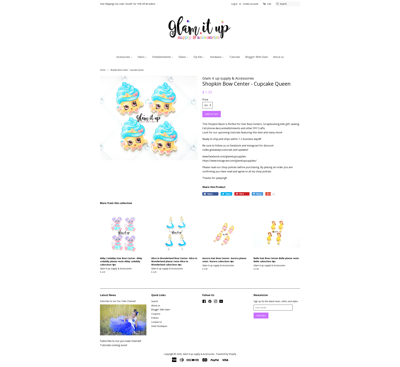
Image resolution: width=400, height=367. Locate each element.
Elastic (183, 57)
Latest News (108, 295)
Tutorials (234, 57)
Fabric (141, 57)
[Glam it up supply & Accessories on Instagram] (215, 301)
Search (154, 301)
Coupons (155, 313)
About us (278, 57)
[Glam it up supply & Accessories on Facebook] (204, 301)
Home (102, 70)
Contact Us (156, 322)
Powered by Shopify (226, 353)
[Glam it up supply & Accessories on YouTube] (221, 301)
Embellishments (162, 57)
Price (205, 99)
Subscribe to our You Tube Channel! (118, 301)
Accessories (123, 57)
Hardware (216, 57)
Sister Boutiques (159, 326)
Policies (155, 317)
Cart (269, 3)
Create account (250, 3)
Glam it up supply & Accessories (199, 353)
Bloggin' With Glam (256, 57)
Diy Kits (198, 57)
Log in (234, 3)
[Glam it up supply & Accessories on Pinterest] (210, 301)
